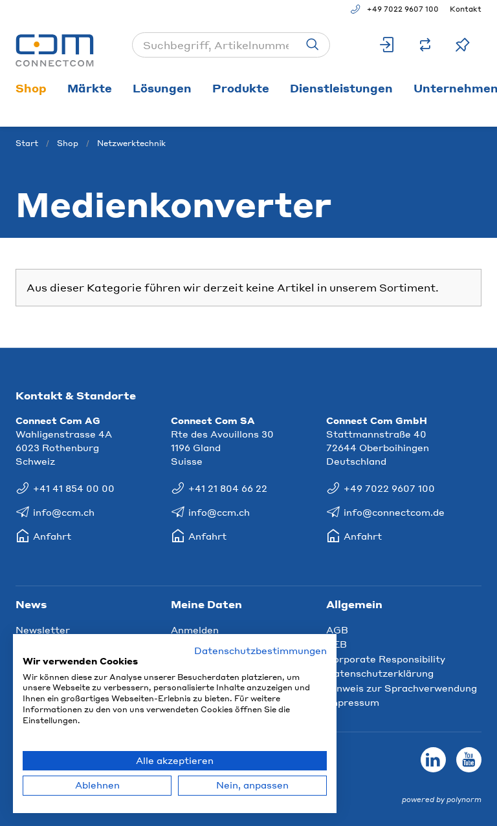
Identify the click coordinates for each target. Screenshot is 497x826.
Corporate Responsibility (385, 658)
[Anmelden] (387, 45)
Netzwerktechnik (131, 143)
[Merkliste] (462, 45)
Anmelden (195, 629)
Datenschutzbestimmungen (260, 650)
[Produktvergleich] (425, 45)
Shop (31, 88)
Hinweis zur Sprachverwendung (401, 688)
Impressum (352, 702)
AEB (336, 644)
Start (27, 143)
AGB (337, 629)
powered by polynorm (441, 799)
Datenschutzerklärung (380, 673)
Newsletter (43, 629)
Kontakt (465, 9)
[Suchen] (312, 45)
